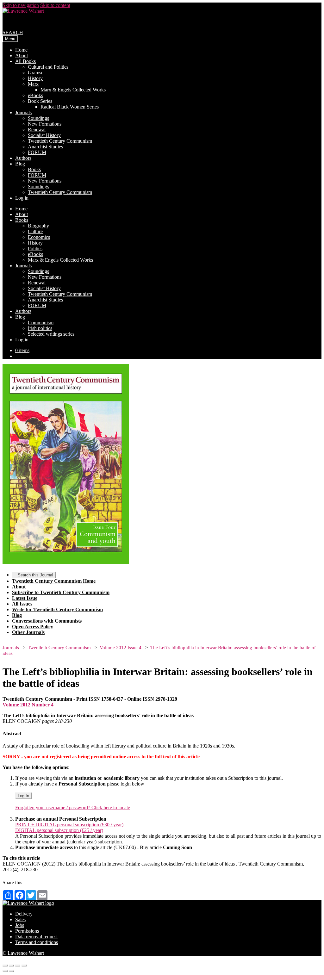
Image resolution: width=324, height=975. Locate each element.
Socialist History (44, 135)
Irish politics (40, 328)
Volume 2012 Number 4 (28, 704)
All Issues (22, 603)
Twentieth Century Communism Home (54, 581)
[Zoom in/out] (24, 965)
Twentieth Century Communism (60, 141)
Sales (20, 919)
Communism (40, 322)
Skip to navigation (21, 5)
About (21, 55)
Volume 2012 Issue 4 (120, 647)
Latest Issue (24, 598)
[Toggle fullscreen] (17, 965)
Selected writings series (51, 334)
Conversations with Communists (47, 621)
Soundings (38, 118)
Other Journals (28, 632)
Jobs (19, 925)
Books (34, 169)
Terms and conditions (36, 942)
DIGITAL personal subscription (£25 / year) (59, 830)
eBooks (35, 95)
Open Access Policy (32, 626)
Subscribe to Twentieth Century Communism (60, 592)
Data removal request (36, 936)
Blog (20, 163)
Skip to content (55, 5)
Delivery (24, 913)
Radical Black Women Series (69, 106)
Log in (21, 198)
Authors (23, 158)
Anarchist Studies (45, 146)
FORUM (37, 152)
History (35, 78)
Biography (38, 225)
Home (21, 50)
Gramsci (36, 72)
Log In (23, 795)
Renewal (37, 129)
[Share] (11, 965)
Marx (33, 84)
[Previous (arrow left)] (5, 971)
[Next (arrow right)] (11, 971)
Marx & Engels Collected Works (73, 89)
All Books (25, 61)
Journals (23, 112)
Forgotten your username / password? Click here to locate (72, 807)
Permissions (27, 931)
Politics (35, 248)
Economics (39, 237)
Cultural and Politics (48, 67)
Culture (35, 231)
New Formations (44, 124)
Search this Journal (35, 575)
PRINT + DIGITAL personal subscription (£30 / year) (69, 824)
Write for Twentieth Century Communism (57, 609)
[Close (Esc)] (5, 965)
